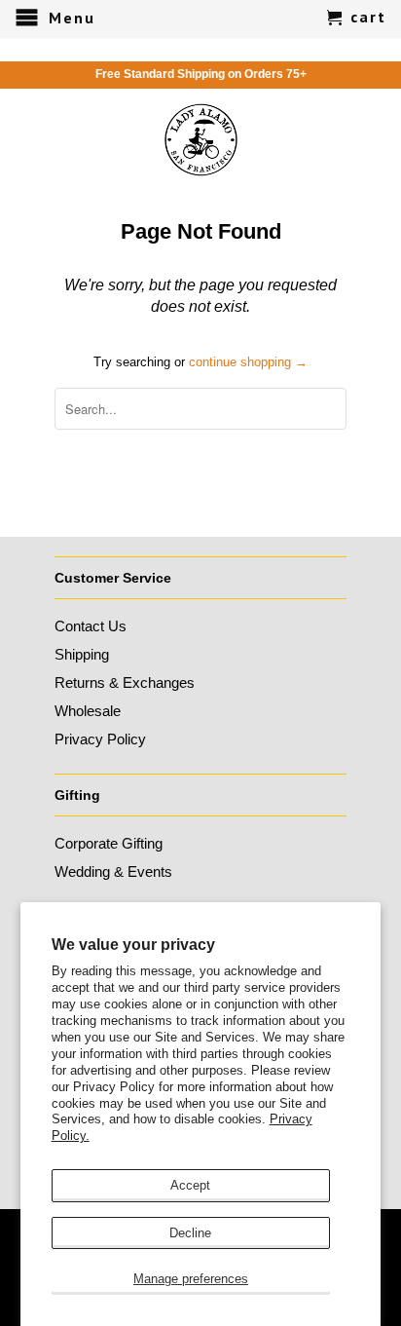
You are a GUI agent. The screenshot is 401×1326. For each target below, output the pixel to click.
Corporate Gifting (109, 843)
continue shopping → (248, 362)
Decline (190, 1233)
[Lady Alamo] (200, 139)
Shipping (82, 654)
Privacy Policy (100, 739)
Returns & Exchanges (125, 682)
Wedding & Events (113, 871)
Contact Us (91, 626)
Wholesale (88, 710)
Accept (190, 1185)
